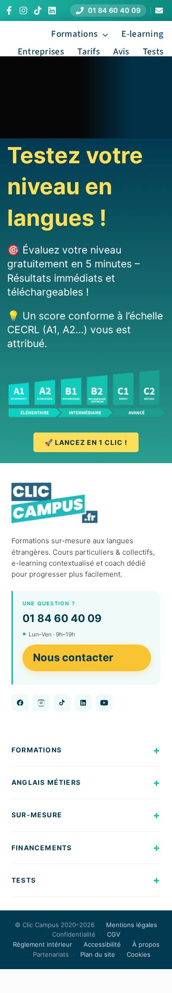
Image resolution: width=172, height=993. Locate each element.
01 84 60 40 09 (62, 618)
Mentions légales (131, 925)
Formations (36, 750)
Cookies (138, 954)
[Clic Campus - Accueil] (54, 503)
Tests (23, 880)
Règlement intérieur (42, 944)
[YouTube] (104, 702)
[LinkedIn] (52, 10)
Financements (41, 848)
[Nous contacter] (158, 10)
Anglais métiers (46, 782)
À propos (146, 944)
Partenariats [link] (51, 954)
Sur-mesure (36, 815)
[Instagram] (23, 10)
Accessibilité (102, 944)
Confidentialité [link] (74, 934)
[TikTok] (37, 10)
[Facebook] (9, 10)
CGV (113, 934)
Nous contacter (73, 657)
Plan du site (97, 954)
